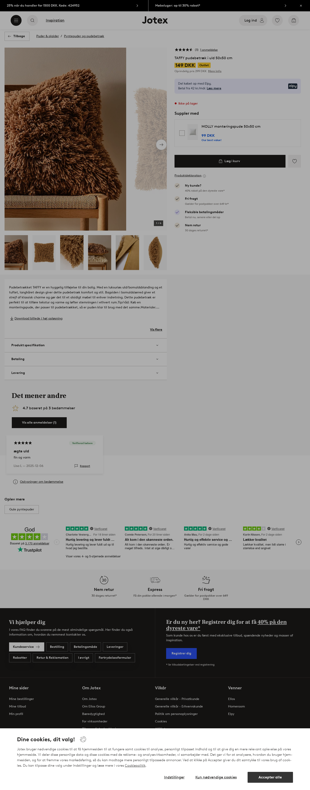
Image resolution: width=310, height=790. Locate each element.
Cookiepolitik (135, 765)
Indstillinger (174, 777)
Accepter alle (270, 777)
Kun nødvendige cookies (216, 777)
